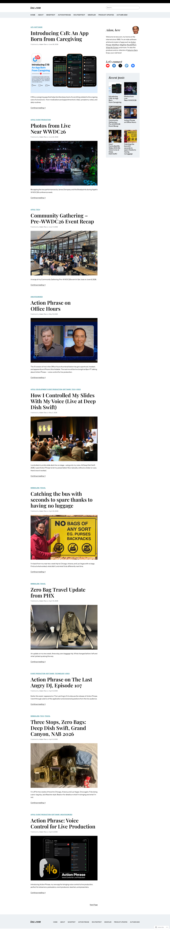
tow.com (35, 7)
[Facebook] (133, 65)
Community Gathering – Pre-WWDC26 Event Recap (62, 218)
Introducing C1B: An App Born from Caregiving (60, 36)
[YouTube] (107, 65)
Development (41, 389)
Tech (38, 209)
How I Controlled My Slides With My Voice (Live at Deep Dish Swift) (63, 401)
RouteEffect (131, 45)
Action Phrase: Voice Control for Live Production (63, 823)
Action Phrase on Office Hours (51, 305)
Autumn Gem (132, 50)
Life (32, 27)
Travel (43, 488)
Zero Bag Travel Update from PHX (58, 592)
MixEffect (115, 45)
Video (78, 389)
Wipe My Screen (112, 48)
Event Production (43, 120)
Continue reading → (38, 108)
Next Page (94, 905)
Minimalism (35, 488)
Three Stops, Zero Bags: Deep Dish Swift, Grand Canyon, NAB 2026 (58, 728)
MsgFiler (123, 45)
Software (38, 27)
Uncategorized (37, 297)
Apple (33, 120)
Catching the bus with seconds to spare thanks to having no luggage (61, 499)
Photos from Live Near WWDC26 (51, 128)
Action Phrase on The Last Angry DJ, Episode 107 (61, 682)
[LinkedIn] (114, 65)
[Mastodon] (126, 65)
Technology (59, 673)
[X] (120, 65)
